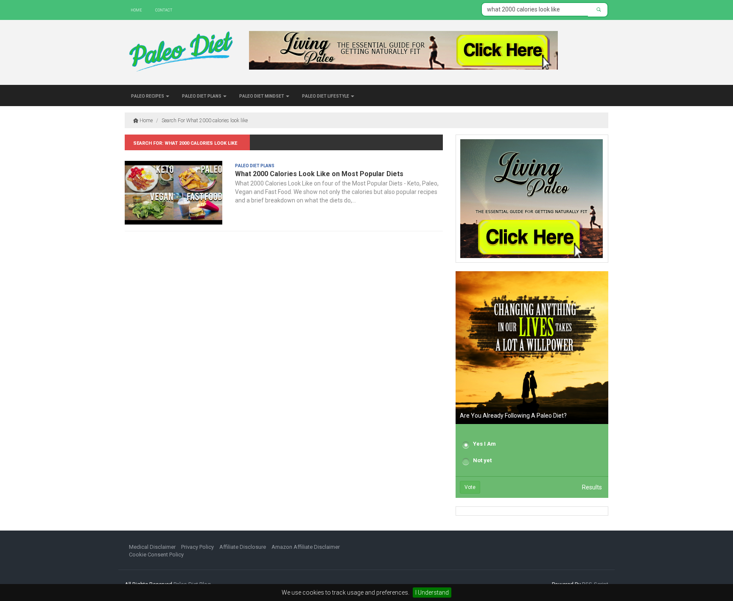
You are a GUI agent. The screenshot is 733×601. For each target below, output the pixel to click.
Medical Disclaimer (152, 547)
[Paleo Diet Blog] (180, 53)
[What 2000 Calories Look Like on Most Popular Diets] (173, 193)
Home (136, 9)
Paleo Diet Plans (202, 95)
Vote (470, 487)
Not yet (482, 460)
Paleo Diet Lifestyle (326, 95)
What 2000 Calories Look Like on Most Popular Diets (319, 174)
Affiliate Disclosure (242, 547)
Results (592, 487)
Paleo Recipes (148, 95)
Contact (163, 9)
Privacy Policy (197, 547)
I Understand (432, 592)
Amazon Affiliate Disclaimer (305, 547)
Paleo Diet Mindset (262, 95)
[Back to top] (709, 577)
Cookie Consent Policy (156, 554)
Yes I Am (484, 444)
